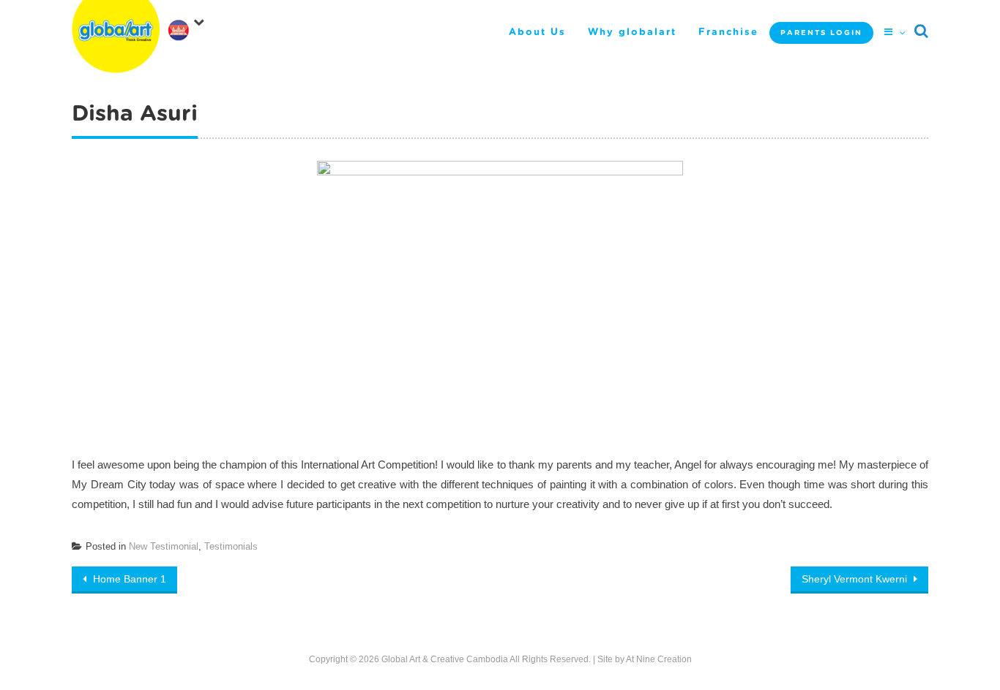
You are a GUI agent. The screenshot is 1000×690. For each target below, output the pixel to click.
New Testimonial (163, 546)
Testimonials (231, 546)
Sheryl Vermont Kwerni (856, 579)
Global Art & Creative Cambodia (444, 659)
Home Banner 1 (128, 579)
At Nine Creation (659, 659)
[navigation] (189, 24)
